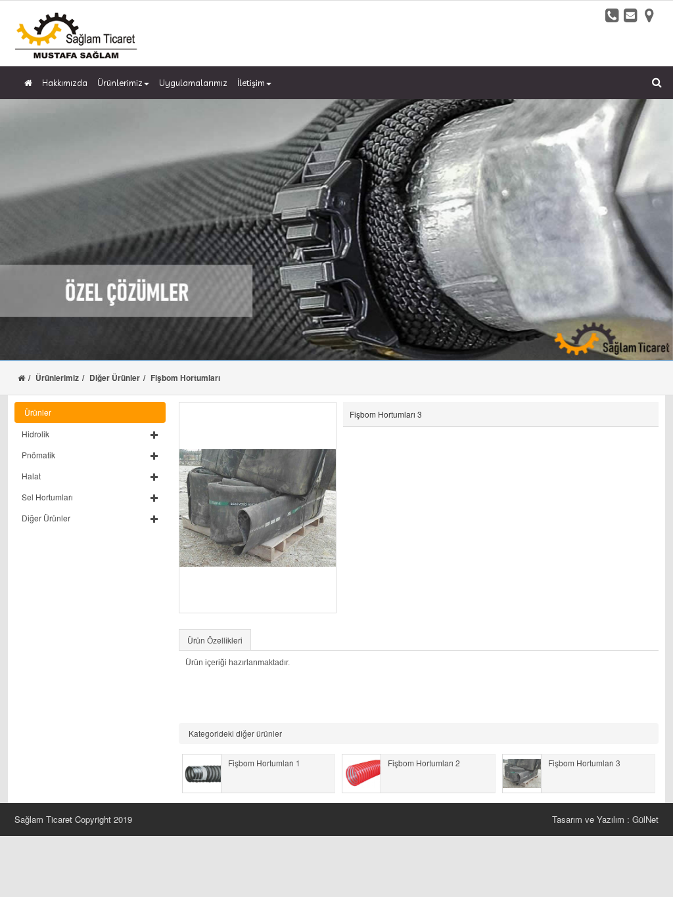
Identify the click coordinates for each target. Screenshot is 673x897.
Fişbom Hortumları (185, 377)
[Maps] (649, 15)
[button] (90, 434)
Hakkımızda (64, 82)
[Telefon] (612, 15)
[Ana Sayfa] (26, 82)
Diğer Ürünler (114, 377)
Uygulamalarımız (193, 82)
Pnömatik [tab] (38, 454)
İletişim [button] (251, 82)
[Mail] (631, 15)
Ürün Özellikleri (215, 639)
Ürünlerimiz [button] (120, 82)
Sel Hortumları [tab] (47, 496)
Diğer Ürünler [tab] (46, 517)
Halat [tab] (31, 475)
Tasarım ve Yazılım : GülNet (605, 819)
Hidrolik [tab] (35, 433)
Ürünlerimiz (57, 377)
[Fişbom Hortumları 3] (257, 508)
